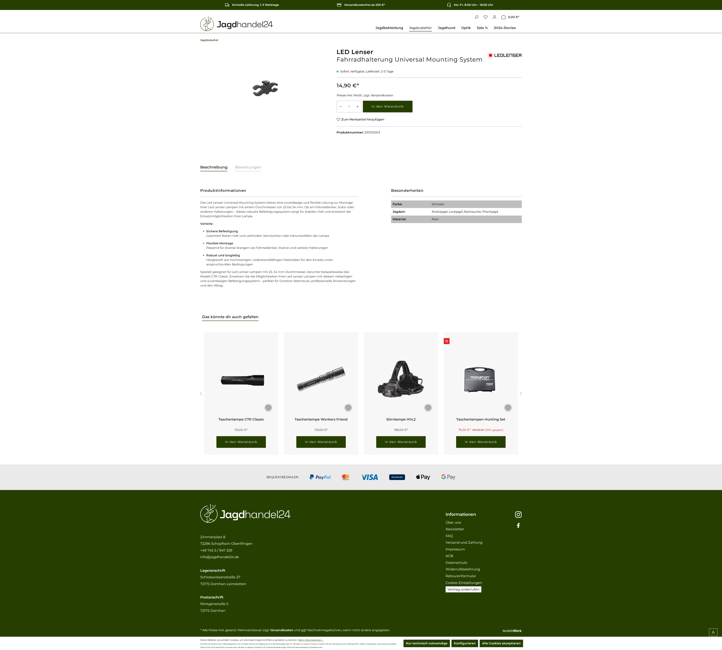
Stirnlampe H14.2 (401, 419)
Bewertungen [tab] (248, 167)
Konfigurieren (465, 643)
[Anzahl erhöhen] (358, 106)
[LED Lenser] (505, 54)
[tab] (214, 167)
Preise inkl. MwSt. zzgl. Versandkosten (365, 95)
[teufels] (512, 630)
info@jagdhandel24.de (219, 557)
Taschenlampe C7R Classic (241, 419)
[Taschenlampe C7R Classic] (241, 379)
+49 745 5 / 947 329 (216, 550)
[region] (265, 88)
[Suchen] (476, 17)
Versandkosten (281, 630)
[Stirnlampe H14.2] (401, 379)
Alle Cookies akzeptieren (501, 643)
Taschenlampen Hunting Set (480, 419)
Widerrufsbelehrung (463, 569)
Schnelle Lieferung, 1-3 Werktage (255, 5)
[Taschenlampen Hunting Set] (481, 379)
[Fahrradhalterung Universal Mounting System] (265, 88)
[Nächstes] (521, 394)
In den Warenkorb (388, 106)
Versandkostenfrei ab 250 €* (364, 5)
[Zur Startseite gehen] (236, 23)
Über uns (453, 522)
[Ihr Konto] (494, 17)
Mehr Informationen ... (310, 640)
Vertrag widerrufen (463, 589)
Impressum (455, 549)
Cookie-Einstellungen (464, 583)
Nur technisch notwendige (426, 643)
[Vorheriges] (201, 394)
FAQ (449, 536)
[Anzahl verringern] (341, 106)
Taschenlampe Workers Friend (321, 419)
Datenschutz (456, 563)
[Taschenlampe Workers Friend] (321, 379)
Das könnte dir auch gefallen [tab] (230, 317)
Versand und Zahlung (464, 542)
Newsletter (455, 529)
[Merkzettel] (485, 17)
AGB (449, 556)
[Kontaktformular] (713, 632)
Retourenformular (461, 576)
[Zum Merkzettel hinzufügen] (268, 407)
